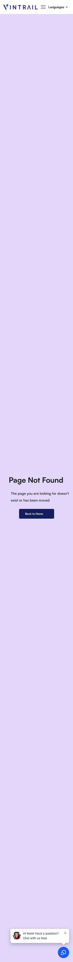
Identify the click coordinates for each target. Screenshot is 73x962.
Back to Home (34, 513)
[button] (42, 7)
